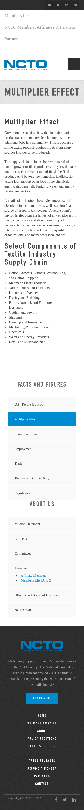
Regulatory (22, 493)
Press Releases (42, 761)
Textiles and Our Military (32, 478)
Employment (23, 449)
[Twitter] (58, 5)
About (42, 731)
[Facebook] (49, 5)
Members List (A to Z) (36, 580)
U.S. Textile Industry (29, 404)
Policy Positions (42, 738)
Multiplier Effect (26, 419)
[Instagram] (66, 5)
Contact (42, 784)
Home (42, 716)
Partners (11, 38)
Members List (17, 15)
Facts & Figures (42, 746)
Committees (23, 553)
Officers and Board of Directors (37, 595)
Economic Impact (27, 434)
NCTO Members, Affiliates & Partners (39, 27)
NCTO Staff (23, 610)
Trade (18, 463)
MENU (74, 64)
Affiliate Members (33, 575)
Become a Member (42, 768)
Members (21, 568)
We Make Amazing (42, 723)
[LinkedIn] (75, 5)
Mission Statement (27, 524)
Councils (21, 538)
